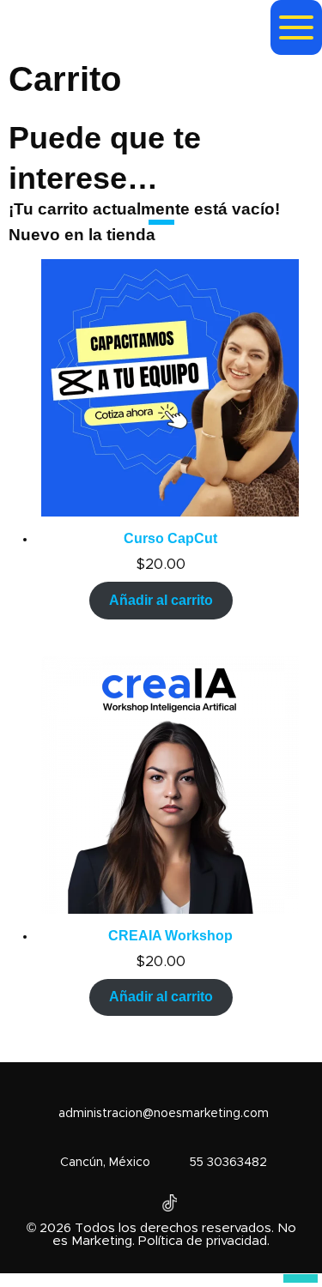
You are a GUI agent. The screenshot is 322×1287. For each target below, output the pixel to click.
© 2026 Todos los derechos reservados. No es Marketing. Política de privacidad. (161, 1235)
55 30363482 (228, 1163)
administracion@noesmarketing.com (163, 1114)
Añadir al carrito (161, 600)
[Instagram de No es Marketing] (170, 1202)
